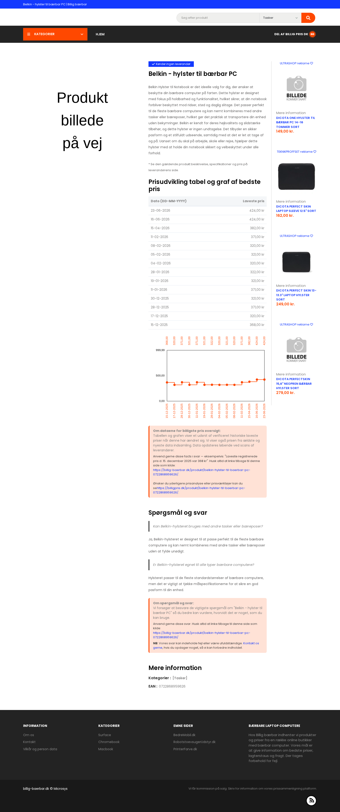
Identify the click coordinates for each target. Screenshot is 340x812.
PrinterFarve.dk (185, 749)
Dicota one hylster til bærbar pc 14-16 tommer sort (295, 122)
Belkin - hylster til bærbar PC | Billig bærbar (55, 4)
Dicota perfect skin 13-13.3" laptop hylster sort (296, 295)
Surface (104, 735)
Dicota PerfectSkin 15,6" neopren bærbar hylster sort (294, 383)
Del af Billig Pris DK (291, 34)
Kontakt (29, 742)
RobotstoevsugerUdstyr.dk (194, 742)
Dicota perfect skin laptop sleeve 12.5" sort (296, 208)
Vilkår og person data (40, 749)
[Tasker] (180, 678)
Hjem (100, 34)
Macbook (105, 749)
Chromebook (109, 742)
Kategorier (44, 34)
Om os (28, 735)
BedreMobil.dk (184, 735)
